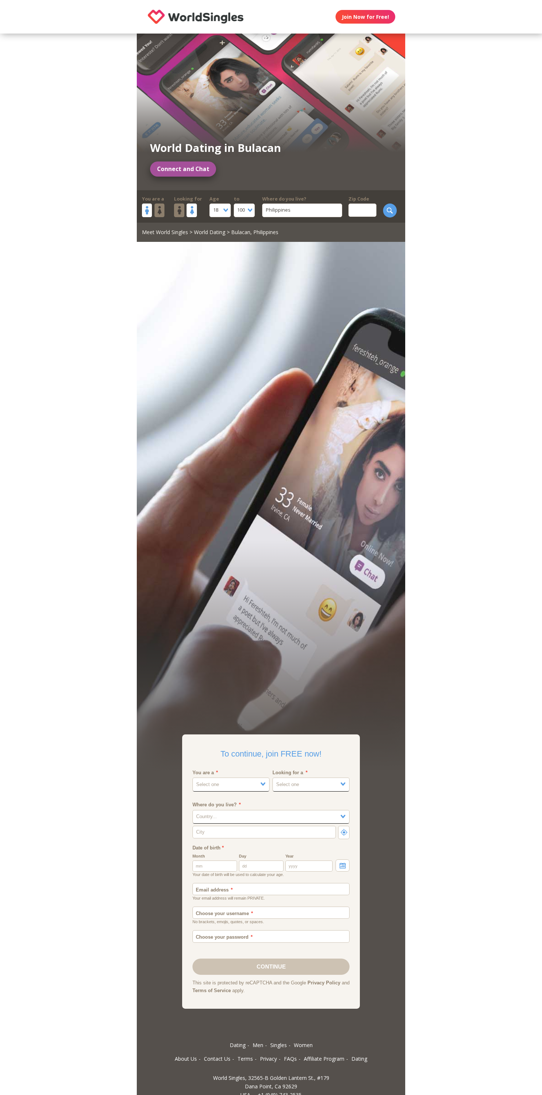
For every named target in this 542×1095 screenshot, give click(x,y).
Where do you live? (284, 199)
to (236, 199)
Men (258, 1045)
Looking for (188, 199)
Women (303, 1045)
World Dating (209, 232)
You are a (153, 199)
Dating (238, 1045)
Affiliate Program (324, 1058)
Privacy (268, 1058)
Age (214, 199)
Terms (245, 1058)
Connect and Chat (183, 169)
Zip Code (358, 199)
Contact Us (217, 1058)
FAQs (290, 1058)
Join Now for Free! (365, 16)
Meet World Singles (165, 232)
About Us (186, 1058)
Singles (278, 1045)
